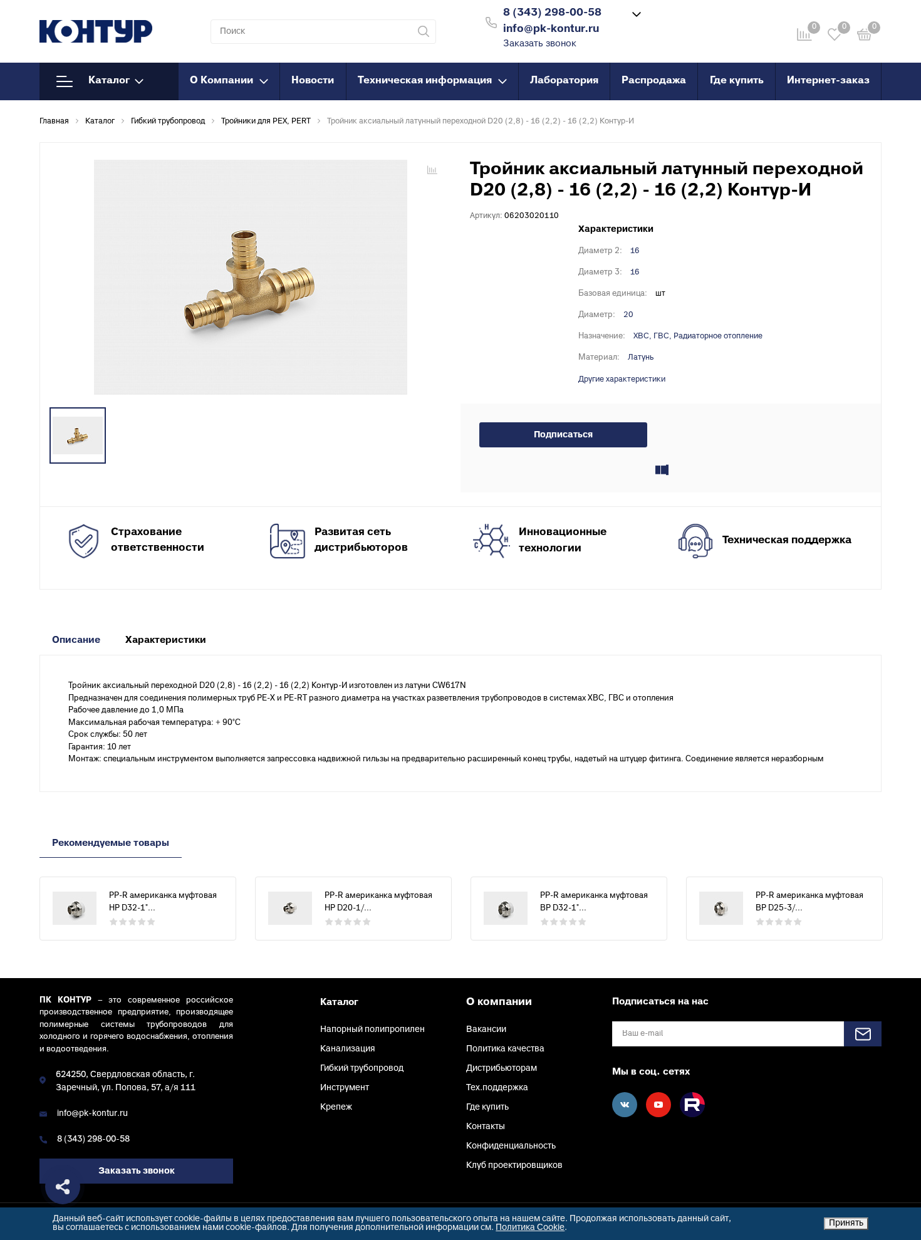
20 (628, 315)
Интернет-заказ (828, 80)
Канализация (347, 1049)
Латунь (640, 358)
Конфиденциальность (511, 1146)
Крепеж (336, 1107)
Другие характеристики (621, 379)
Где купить (737, 80)
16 (635, 251)
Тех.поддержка (497, 1088)
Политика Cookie (530, 1228)
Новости (312, 80)
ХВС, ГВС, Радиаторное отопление (697, 336)
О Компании (221, 80)
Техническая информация (425, 80)
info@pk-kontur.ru (92, 1114)
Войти (688, 21)
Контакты (485, 1127)
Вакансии (486, 1030)
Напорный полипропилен (372, 1030)
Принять (846, 1223)
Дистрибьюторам (501, 1069)
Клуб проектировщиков (514, 1166)
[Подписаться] (863, 1033)
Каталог (109, 80)
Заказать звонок (539, 44)
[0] (864, 36)
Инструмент (344, 1088)
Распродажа (654, 80)
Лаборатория (564, 80)
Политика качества (505, 1049)
